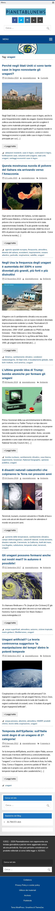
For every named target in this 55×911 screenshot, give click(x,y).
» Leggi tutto (10, 146)
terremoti (42, 545)
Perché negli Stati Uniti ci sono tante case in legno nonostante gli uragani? (26, 69)
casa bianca (45, 457)
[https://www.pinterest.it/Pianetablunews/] (34, 20)
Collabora (27, 880)
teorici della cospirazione (19, 724)
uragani (5, 158)
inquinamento (34, 252)
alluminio (22, 721)
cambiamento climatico (22, 357)
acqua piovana (11, 721)
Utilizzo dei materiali (27, 890)
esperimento (7, 460)
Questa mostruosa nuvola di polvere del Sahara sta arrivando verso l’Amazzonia (26, 169)
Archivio (27, 895)
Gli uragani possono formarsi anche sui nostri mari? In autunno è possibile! (26, 559)
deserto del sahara (10, 252)
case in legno (28, 153)
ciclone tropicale (45, 629)
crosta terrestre (45, 540)
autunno (34, 629)
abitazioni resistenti (13, 153)
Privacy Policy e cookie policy (27, 885)
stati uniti (42, 156)
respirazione (24, 255)
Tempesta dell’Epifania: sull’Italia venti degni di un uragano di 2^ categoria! (24, 735)
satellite (33, 255)
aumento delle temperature (16, 537)
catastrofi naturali (30, 540)
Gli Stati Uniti (21, 360)
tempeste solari (30, 545)
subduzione (18, 545)
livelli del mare (45, 542)
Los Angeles (7, 545)
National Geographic (31, 460)
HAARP (40, 721)
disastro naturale (9, 542)
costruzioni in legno (43, 153)
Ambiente (43, 178)
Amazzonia (32, 250)
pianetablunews (29, 78)
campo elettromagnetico (12, 540)
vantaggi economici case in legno (23, 158)
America (8, 357)
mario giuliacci (8, 632)
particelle (14, 255)
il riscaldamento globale (38, 360)
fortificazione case (9, 156)
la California (33, 542)
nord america (19, 363)
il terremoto (22, 542)
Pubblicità (27, 901)
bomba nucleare (12, 457)
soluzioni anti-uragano (27, 156)
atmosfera (42, 250)
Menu (3, 2)
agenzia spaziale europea (16, 250)
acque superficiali (12, 629)
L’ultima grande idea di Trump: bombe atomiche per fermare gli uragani (23, 374)
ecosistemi (23, 252)
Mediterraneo (20, 632)
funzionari (18, 460)
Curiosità (44, 78)
